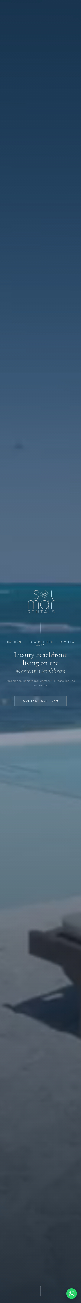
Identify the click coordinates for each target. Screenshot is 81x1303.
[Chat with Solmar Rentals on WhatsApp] (71, 1293)
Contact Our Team (40, 701)
